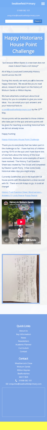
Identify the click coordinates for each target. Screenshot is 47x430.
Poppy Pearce (31, 195)
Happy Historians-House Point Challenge (20, 139)
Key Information (23, 334)
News (23, 337)
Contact (23, 351)
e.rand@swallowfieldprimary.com (16, 109)
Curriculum (24, 348)
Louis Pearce (18, 195)
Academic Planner (23, 344)
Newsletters (23, 341)
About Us (23, 330)
